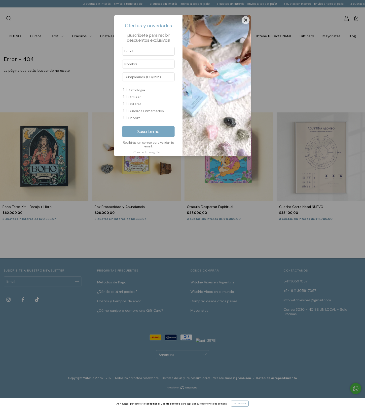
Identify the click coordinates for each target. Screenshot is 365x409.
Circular (134, 97)
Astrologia (136, 90)
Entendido (240, 403)
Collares (135, 104)
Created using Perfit (148, 152)
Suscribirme (148, 131)
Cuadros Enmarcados (146, 111)
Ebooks (134, 118)
